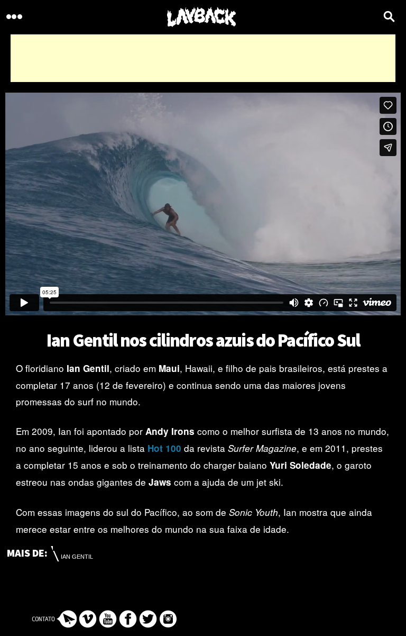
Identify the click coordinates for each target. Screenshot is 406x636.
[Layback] (201, 17)
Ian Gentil (77, 556)
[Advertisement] (203, 58)
